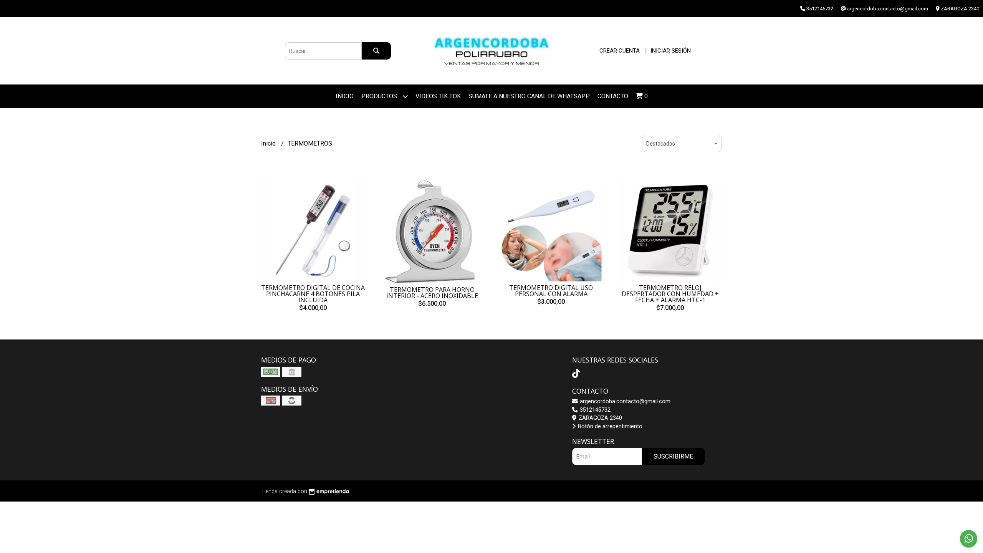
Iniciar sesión (670, 50)
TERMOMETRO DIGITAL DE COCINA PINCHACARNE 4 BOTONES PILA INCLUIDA (313, 293)
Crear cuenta (619, 50)
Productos (380, 96)
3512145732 (594, 410)
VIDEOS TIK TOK (438, 96)
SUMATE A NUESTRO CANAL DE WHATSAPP (529, 96)
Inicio (345, 96)
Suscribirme (673, 456)
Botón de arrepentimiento (609, 426)
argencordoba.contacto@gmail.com (624, 401)
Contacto (612, 96)
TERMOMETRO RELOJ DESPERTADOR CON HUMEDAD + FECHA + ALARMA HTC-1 (670, 293)
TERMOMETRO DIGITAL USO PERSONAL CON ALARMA (551, 290)
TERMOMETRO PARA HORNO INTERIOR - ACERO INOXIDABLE (432, 292)
